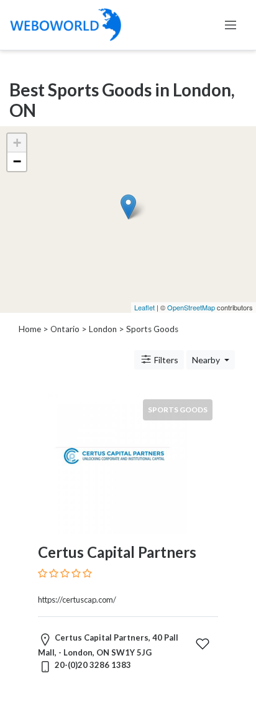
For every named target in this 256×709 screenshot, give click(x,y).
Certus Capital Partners (117, 552)
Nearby (207, 359)
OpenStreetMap (191, 307)
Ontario (65, 329)
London (103, 329)
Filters (165, 359)
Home (30, 329)
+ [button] (17, 143)
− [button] (17, 161)
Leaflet (144, 307)
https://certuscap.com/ (77, 600)
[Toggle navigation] (230, 24)
